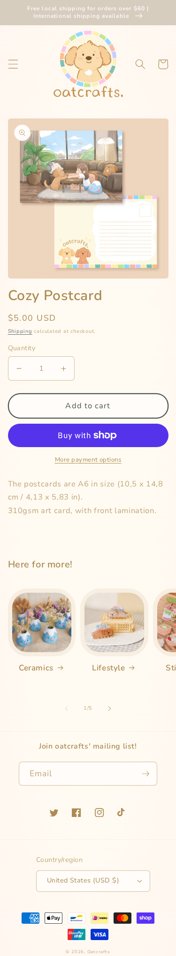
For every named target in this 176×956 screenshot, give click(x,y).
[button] (12, 64)
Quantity (22, 348)
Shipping (20, 331)
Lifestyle (108, 668)
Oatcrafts (98, 952)
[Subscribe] (145, 774)
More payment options (88, 460)
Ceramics (36, 668)
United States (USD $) (83, 880)
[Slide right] (109, 708)
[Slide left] (66, 708)
